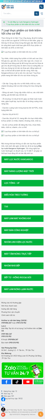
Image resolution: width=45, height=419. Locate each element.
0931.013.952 (21, 323)
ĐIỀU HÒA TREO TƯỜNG (16, 195)
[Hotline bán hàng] (41, 7)
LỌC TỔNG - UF (12, 183)
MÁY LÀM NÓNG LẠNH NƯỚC (18, 289)
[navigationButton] (42, 13)
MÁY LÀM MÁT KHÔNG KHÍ (17, 218)
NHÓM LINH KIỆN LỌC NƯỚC (18, 242)
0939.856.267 (6, 323)
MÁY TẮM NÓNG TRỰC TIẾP (18, 254)
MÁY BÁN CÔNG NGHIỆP (16, 230)
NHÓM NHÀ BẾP (12, 265)
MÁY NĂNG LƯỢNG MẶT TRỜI (19, 171)
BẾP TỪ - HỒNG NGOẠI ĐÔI (17, 277)
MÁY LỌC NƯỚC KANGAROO (18, 159)
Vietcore (32, 414)
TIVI (6, 206)
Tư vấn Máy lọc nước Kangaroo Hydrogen (23, 22)
